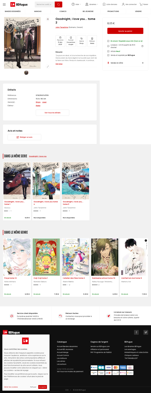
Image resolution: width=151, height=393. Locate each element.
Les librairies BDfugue (132, 346)
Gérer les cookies (11, 387)
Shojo (38, 102)
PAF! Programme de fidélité (101, 352)
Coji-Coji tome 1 (41, 278)
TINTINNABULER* (131, 358)
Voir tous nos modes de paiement (70, 371)
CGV (67, 390)
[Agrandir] (48, 66)
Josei (44, 102)
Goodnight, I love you (37, 156)
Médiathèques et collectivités (136, 352)
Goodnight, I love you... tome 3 (73, 202)
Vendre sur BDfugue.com (100, 346)
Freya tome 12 (10, 278)
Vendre (138, 11)
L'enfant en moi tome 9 (131, 278)
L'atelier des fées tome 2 (74, 278)
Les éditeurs (62, 358)
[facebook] (136, 332)
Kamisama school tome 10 (103, 278)
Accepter (42, 387)
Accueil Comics (63, 355)
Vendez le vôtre (117, 63)
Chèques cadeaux (131, 355)
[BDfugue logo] (19, 4)
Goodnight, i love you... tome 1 (14, 202)
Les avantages (130, 349)
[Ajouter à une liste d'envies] (48, 19)
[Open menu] (4, 4)
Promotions (113, 11)
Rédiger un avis (26, 137)
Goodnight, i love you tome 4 (46, 202)
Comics (62, 11)
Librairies (92, 4)
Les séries (61, 361)
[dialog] (26, 362)
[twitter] (145, 332)
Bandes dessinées (13, 11)
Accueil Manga (62, 352)
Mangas (37, 11)
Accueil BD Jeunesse (65, 349)
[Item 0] (26, 73)
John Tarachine (62, 27)
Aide (77, 4)
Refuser (33, 387)
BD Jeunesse (88, 11)
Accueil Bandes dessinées (67, 346)
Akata (38, 105)
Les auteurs (61, 364)
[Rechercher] (58, 4)
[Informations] (142, 46)
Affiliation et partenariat (99, 349)
